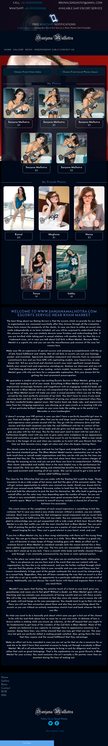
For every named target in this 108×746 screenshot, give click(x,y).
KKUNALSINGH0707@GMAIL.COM (80, 3)
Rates (28, 50)
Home (8, 50)
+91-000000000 (31, 3)
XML (4, 695)
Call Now (27, 743)
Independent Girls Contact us (54, 50)
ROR (4, 692)
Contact (5, 688)
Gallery (18, 50)
